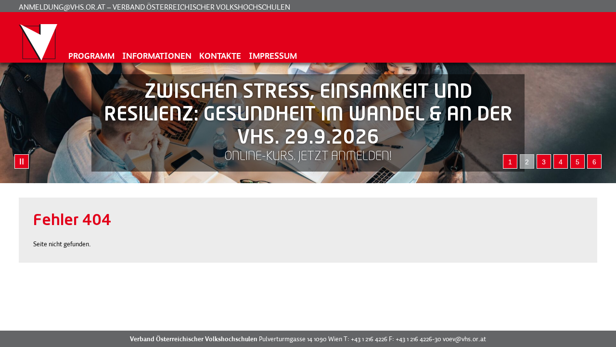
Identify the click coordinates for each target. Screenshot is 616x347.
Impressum (273, 55)
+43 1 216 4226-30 (418, 338)
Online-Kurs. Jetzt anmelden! (308, 157)
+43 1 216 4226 (369, 338)
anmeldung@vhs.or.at (62, 7)
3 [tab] (544, 162)
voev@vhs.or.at (464, 338)
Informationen (157, 55)
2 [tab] (527, 162)
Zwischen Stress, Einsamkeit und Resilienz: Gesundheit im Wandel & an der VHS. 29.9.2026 (308, 115)
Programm (91, 55)
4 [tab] (561, 162)
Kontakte (220, 55)
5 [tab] (577, 162)
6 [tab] (594, 162)
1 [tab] (510, 162)
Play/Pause (21, 161)
